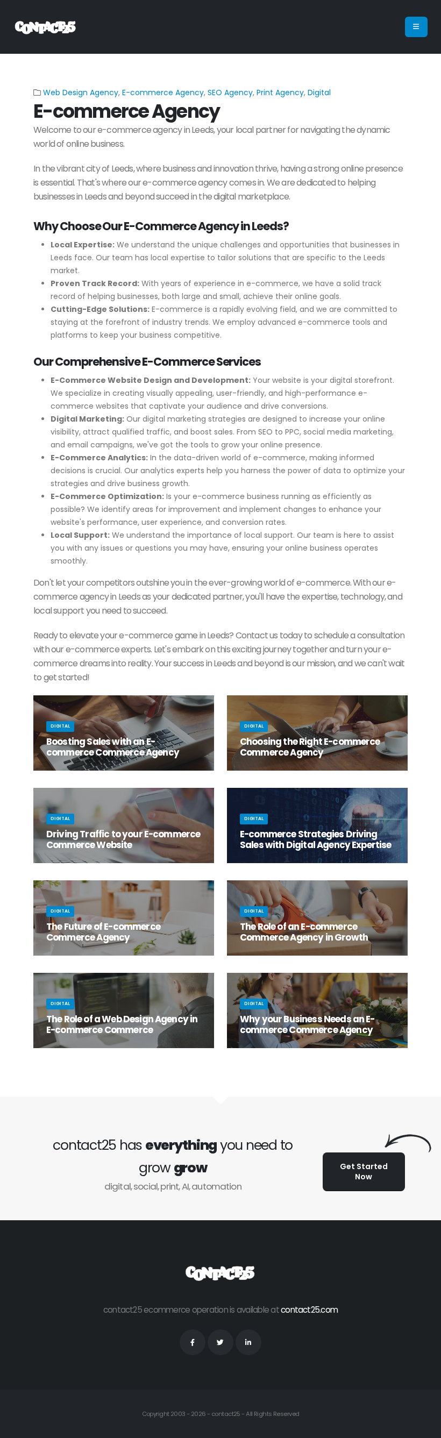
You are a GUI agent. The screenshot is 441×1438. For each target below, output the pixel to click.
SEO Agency (230, 92)
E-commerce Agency (163, 92)
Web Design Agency (80, 92)
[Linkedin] (248, 1342)
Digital (319, 92)
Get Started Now (364, 1171)
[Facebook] (192, 1342)
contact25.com (309, 1309)
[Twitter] (220, 1342)
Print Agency (280, 92)
